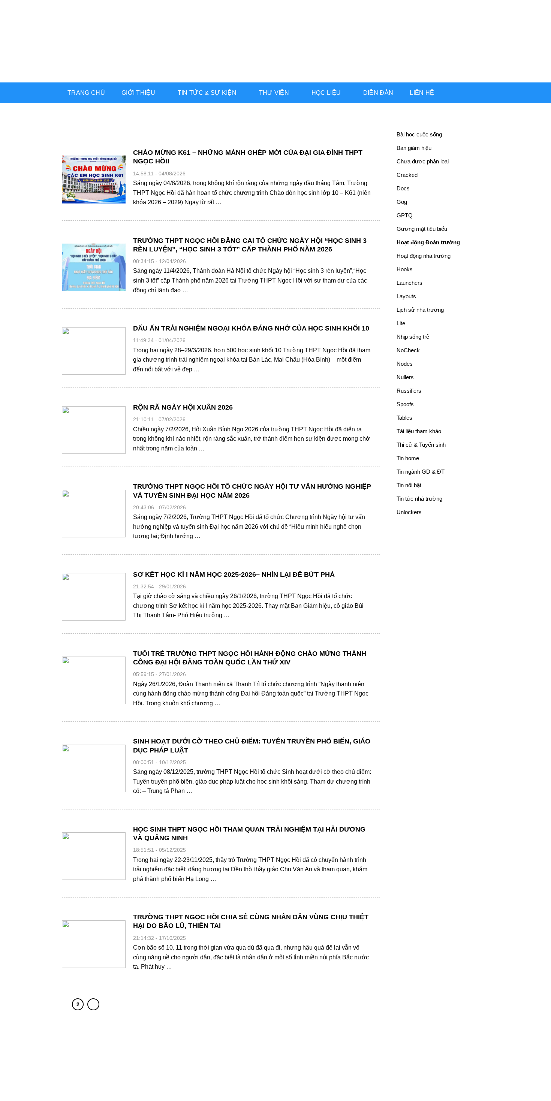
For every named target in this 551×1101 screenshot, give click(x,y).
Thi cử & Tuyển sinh (421, 444)
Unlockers (409, 512)
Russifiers (409, 390)
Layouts (406, 296)
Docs (403, 188)
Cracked (407, 175)
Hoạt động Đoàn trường (428, 242)
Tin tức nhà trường (419, 498)
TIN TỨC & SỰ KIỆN (207, 93)
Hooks (405, 269)
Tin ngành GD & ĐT (421, 471)
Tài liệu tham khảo (419, 431)
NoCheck (408, 350)
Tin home (408, 458)
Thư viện (274, 93)
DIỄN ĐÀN (378, 93)
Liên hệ (422, 93)
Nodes (405, 364)
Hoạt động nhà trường (424, 256)
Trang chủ (86, 93)
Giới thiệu (138, 93)
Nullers (405, 377)
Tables (404, 417)
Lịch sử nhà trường (420, 310)
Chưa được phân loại (423, 161)
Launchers (409, 283)
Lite (401, 323)
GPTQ (405, 215)
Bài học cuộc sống (419, 134)
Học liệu (326, 93)
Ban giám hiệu (414, 148)
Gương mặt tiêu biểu (422, 229)
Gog (402, 202)
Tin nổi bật (409, 485)
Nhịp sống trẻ (413, 337)
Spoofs (405, 404)
